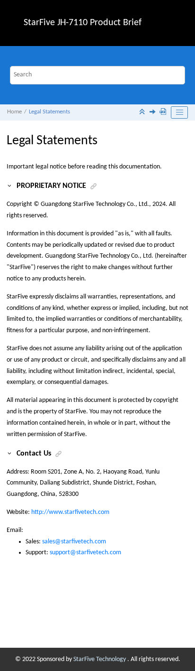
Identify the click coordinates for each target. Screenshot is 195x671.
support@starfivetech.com (85, 552)
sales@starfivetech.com (74, 541)
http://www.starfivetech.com (70, 512)
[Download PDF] (163, 112)
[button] (10, 186)
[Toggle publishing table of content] (179, 112)
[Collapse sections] (143, 112)
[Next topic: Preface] (153, 113)
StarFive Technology (100, 659)
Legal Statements (49, 112)
